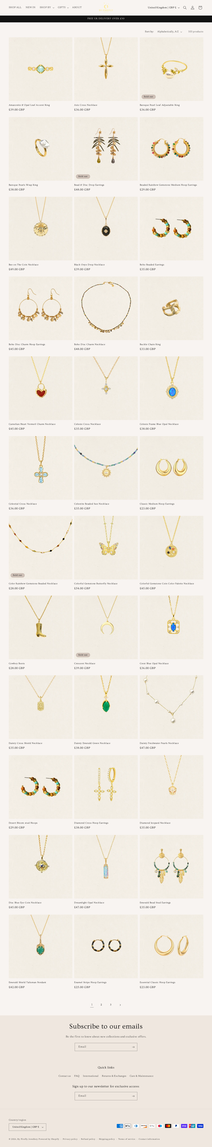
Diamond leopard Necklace (155, 823)
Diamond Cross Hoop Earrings (91, 823)
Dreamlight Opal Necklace (89, 902)
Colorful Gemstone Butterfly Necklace (96, 583)
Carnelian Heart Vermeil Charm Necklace (32, 424)
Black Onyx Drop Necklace (89, 264)
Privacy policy (70, 1139)
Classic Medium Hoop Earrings (157, 504)
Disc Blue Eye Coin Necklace (25, 902)
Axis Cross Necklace (85, 105)
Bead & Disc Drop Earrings (89, 185)
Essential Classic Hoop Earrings (157, 982)
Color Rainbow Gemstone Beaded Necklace (33, 583)
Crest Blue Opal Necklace (154, 663)
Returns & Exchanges (114, 1076)
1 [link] (92, 1004)
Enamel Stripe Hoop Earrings (90, 982)
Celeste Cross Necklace (87, 424)
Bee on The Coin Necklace (24, 264)
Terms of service (126, 1139)
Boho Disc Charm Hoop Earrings (27, 344)
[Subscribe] (133, 1047)
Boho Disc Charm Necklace (89, 344)
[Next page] (120, 1005)
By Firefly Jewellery (27, 1139)
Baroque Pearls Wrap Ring (23, 185)
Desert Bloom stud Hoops (23, 823)
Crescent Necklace (84, 663)
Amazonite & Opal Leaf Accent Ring (29, 105)
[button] (47, 7)
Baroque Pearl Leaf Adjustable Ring (160, 105)
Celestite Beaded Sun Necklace (91, 504)
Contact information (149, 1139)
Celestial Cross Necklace (23, 504)
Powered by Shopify (49, 1139)
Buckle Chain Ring (150, 344)
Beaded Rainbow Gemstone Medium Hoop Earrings (168, 185)
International (90, 1076)
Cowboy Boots (17, 663)
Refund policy (88, 1139)
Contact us (64, 1076)
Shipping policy (107, 1139)
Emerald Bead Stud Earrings (155, 902)
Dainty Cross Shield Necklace (25, 743)
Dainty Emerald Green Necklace (92, 743)
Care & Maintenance (141, 1076)
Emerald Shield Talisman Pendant (27, 982)
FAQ (77, 1076)
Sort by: (149, 31)
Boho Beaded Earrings (152, 264)
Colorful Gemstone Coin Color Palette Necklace (167, 583)
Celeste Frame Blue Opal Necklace (159, 424)
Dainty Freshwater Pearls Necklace (159, 743)
